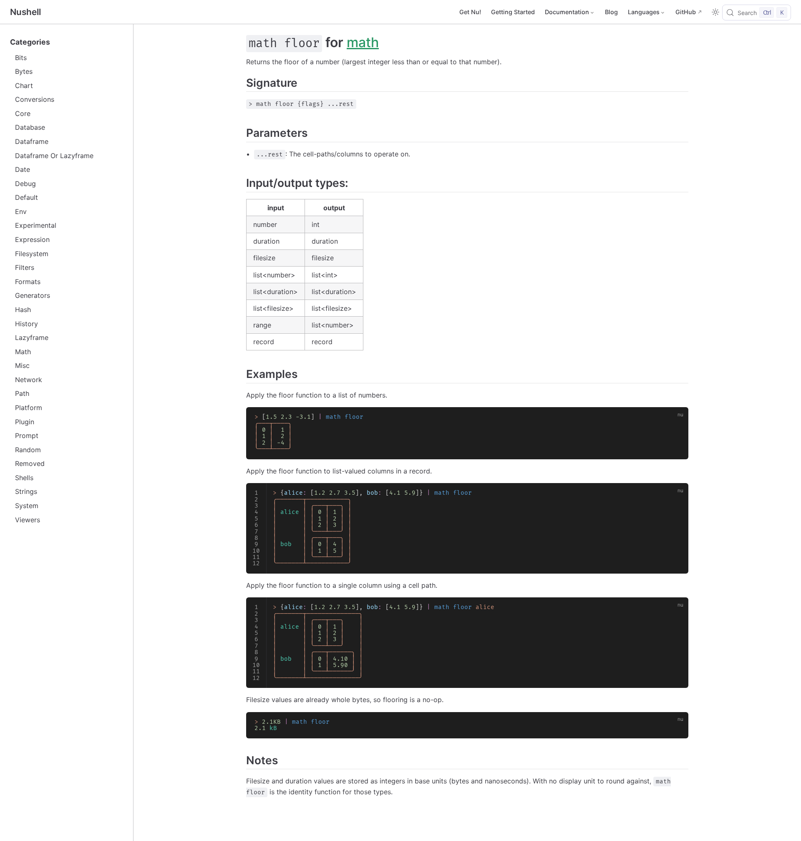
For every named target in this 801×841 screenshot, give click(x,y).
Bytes (24, 71)
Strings (26, 491)
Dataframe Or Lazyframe (54, 155)
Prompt (26, 435)
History (26, 324)
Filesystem (31, 253)
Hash (23, 309)
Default (26, 197)
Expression (32, 239)
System (26, 505)
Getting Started (513, 11)
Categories (30, 42)
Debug (25, 183)
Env (21, 211)
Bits (21, 57)
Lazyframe (31, 337)
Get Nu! (470, 11)
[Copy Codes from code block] (677, 418)
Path (22, 393)
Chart (24, 85)
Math (23, 351)
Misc (22, 365)
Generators (32, 295)
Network (28, 379)
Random (28, 450)
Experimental (35, 225)
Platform (28, 407)
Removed (30, 463)
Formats (27, 281)
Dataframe (31, 141)
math (363, 42)
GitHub (685, 11)
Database (30, 127)
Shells (24, 477)
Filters (24, 267)
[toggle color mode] (715, 12)
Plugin (24, 422)
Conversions (34, 99)
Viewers (27, 520)
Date (22, 169)
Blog (611, 11)
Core (22, 113)
